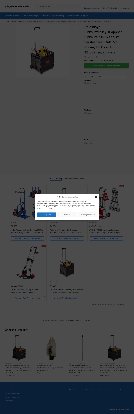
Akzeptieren (47, 215)
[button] (96, 197)
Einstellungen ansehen (87, 215)
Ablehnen (67, 215)
